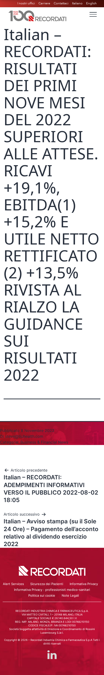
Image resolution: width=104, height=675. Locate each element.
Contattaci (61, 3)
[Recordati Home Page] (37, 15)
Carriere (44, 3)
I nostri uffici (26, 3)
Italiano (77, 3)
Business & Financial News (44, 442)
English (91, 3)
